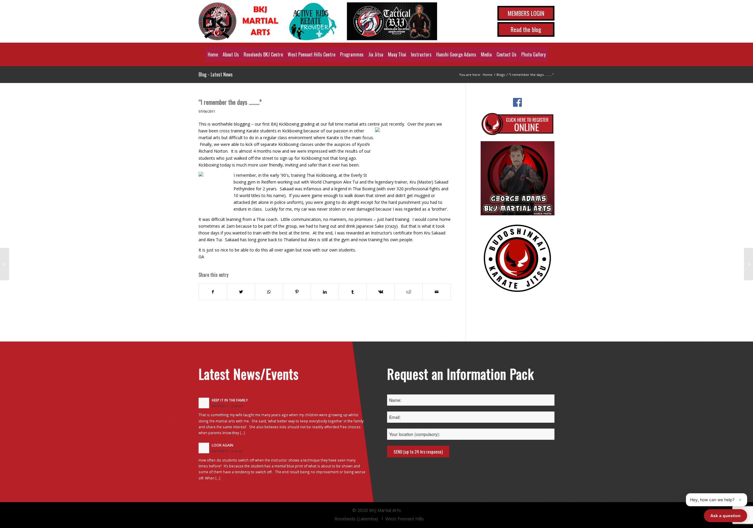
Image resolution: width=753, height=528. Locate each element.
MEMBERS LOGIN (526, 13)
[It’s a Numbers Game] (4, 264)
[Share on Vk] (380, 292)
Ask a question (725, 515)
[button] (716, 499)
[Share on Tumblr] (352, 292)
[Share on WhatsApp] (269, 292)
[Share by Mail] (436, 292)
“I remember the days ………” (230, 101)
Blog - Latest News (216, 74)
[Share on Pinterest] (297, 292)
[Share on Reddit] (408, 292)
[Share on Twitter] (241, 292)
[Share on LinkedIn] (325, 292)
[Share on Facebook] (213, 292)
